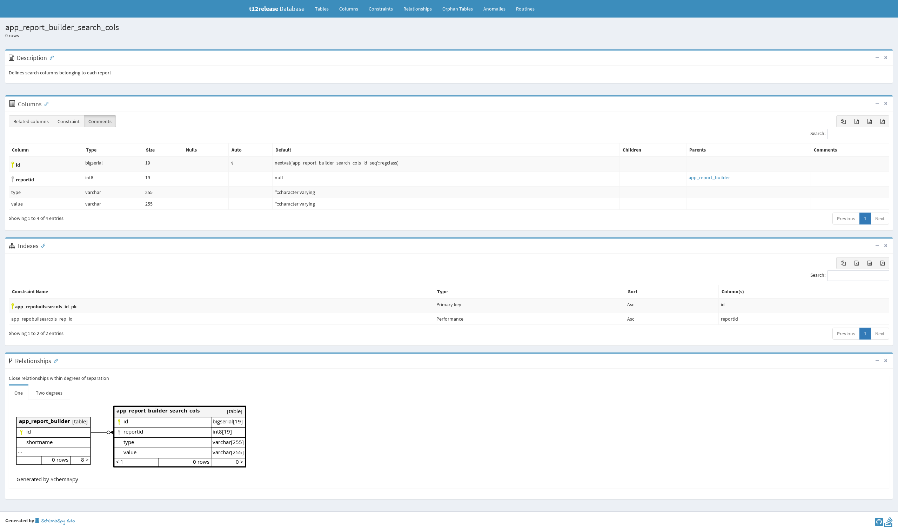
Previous (846, 218)
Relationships (417, 9)
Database (276, 9)
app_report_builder (709, 177)
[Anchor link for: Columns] (45, 103)
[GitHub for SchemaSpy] (879, 524)
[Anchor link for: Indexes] (42, 245)
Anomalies (494, 9)
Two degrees (49, 393)
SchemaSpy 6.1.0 (57, 521)
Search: (817, 133)
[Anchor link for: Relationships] (54, 360)
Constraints (381, 9)
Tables (324, 8)
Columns (348, 9)
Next (880, 218)
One (18, 393)
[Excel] (856, 121)
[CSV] (869, 121)
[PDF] (882, 121)
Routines (525, 9)
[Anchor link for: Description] (50, 57)
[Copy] (843, 121)
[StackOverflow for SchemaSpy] (888, 524)
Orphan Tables (457, 9)
